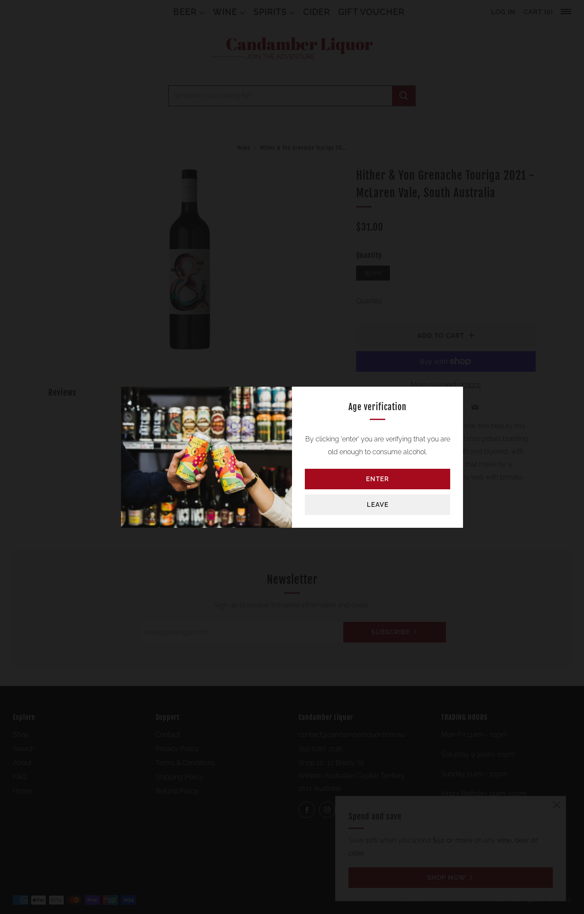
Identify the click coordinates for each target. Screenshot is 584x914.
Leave (378, 505)
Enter (377, 479)
